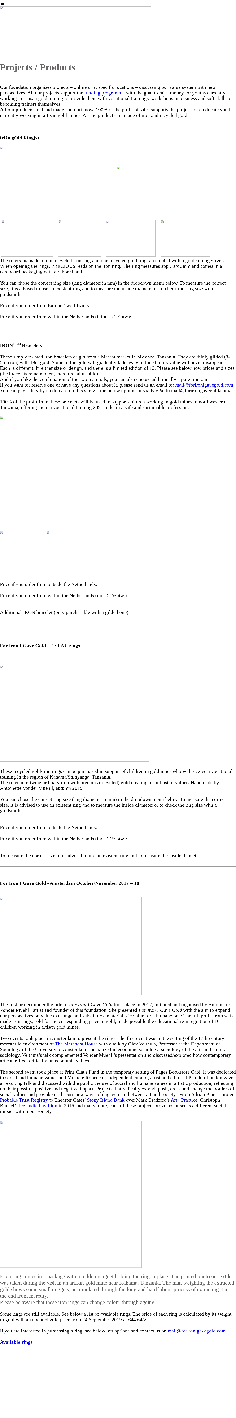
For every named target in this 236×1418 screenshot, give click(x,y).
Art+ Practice (184, 1100)
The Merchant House (77, 1044)
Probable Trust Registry (24, 1100)
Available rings (16, 1342)
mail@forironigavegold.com (204, 385)
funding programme (104, 93)
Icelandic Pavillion (38, 1105)
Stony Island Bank (106, 1100)
